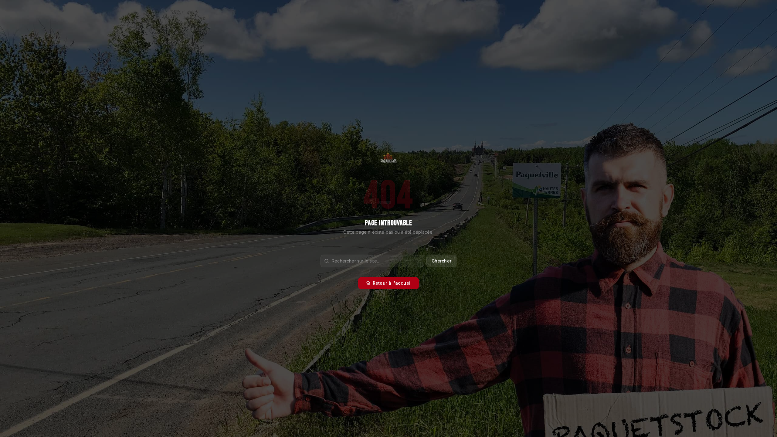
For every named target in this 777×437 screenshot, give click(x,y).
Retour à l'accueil (392, 283)
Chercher (441, 260)
